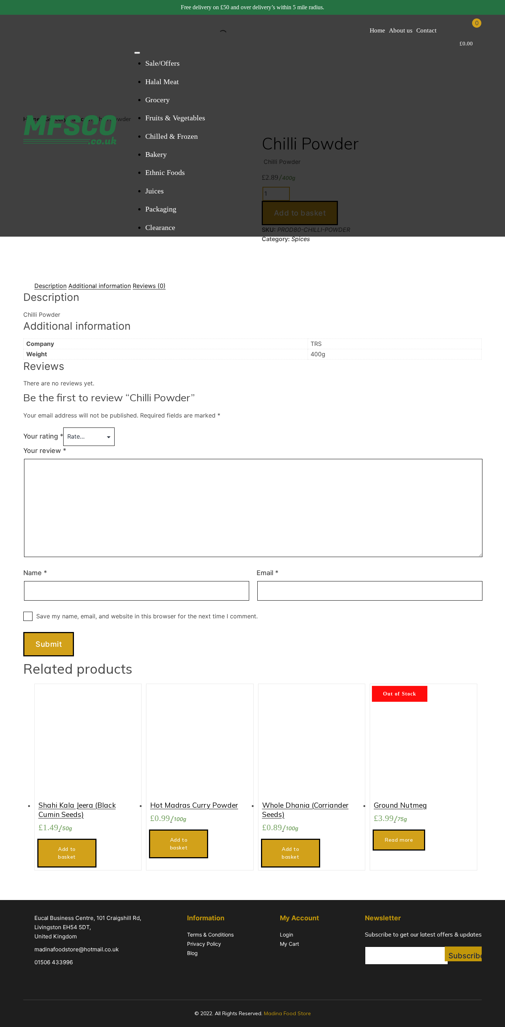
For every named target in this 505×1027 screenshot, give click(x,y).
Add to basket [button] (66, 853)
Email (267, 573)
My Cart (289, 944)
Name (35, 573)
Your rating (43, 436)
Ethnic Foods (165, 172)
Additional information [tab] (99, 285)
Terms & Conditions (210, 934)
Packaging (160, 209)
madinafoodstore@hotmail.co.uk (76, 949)
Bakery (156, 154)
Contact (426, 30)
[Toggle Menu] (137, 53)
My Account (448, 30)
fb (369, 977)
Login (286, 934)
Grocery (157, 100)
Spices (300, 239)
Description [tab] (50, 285)
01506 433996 (53, 962)
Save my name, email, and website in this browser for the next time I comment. (147, 616)
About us (401, 30)
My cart (467, 30)
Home (377, 30)
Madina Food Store (287, 1013)
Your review (44, 450)
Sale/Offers (162, 63)
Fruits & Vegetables (175, 118)
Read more (399, 840)
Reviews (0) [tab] (149, 285)
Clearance (160, 227)
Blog (192, 953)
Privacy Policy (204, 944)
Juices (154, 191)
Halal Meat (162, 82)
